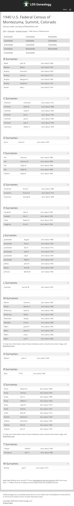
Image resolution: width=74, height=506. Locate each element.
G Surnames (8, 53)
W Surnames (52, 49)
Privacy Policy (8, 503)
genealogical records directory (44, 480)
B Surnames (8, 37)
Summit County (21, 31)
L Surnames (30, 45)
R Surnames (52, 37)
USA (4, 31)
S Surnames (52, 41)
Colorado (11, 31)
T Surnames (52, 45)
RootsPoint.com (9, 346)
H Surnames (30, 37)
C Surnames (8, 41)
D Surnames (8, 45)
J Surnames (30, 41)
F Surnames (8, 49)
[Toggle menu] (70, 10)
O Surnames (30, 53)
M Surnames (30, 49)
